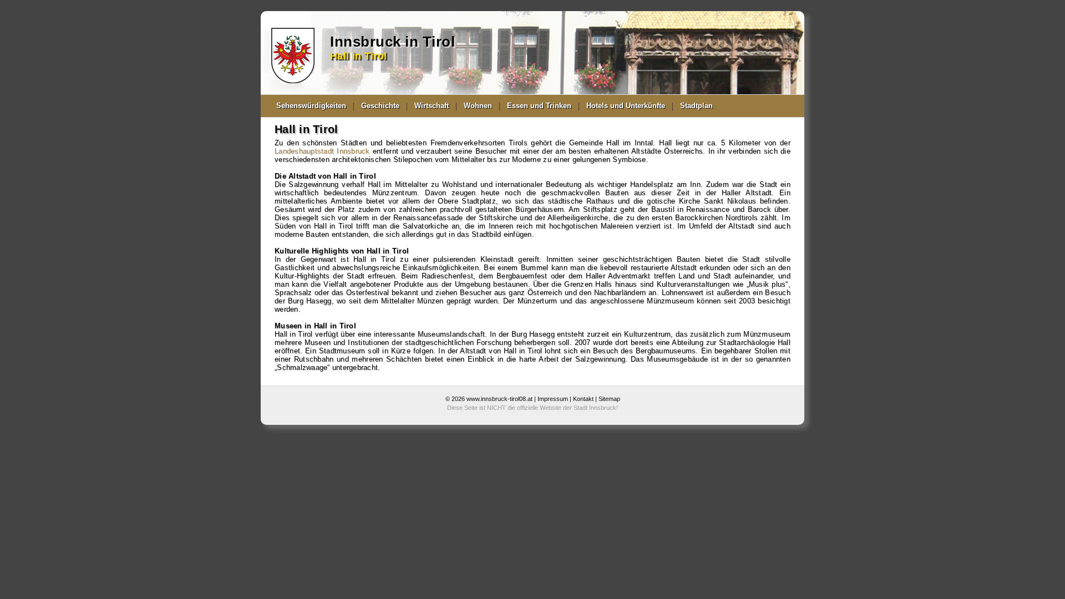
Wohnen (478, 105)
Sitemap (609, 398)
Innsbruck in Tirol (392, 41)
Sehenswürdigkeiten (311, 105)
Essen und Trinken (539, 105)
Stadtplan (696, 105)
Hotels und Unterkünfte (625, 105)
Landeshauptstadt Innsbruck (322, 151)
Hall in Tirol (358, 56)
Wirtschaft (431, 105)
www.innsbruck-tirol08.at (499, 398)
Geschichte (380, 105)
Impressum (552, 398)
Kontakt (583, 398)
